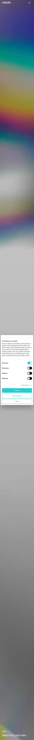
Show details (25, 385)
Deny (17, 401)
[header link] (6, 2)
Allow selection (17, 396)
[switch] (29, 368)
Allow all (17, 390)
